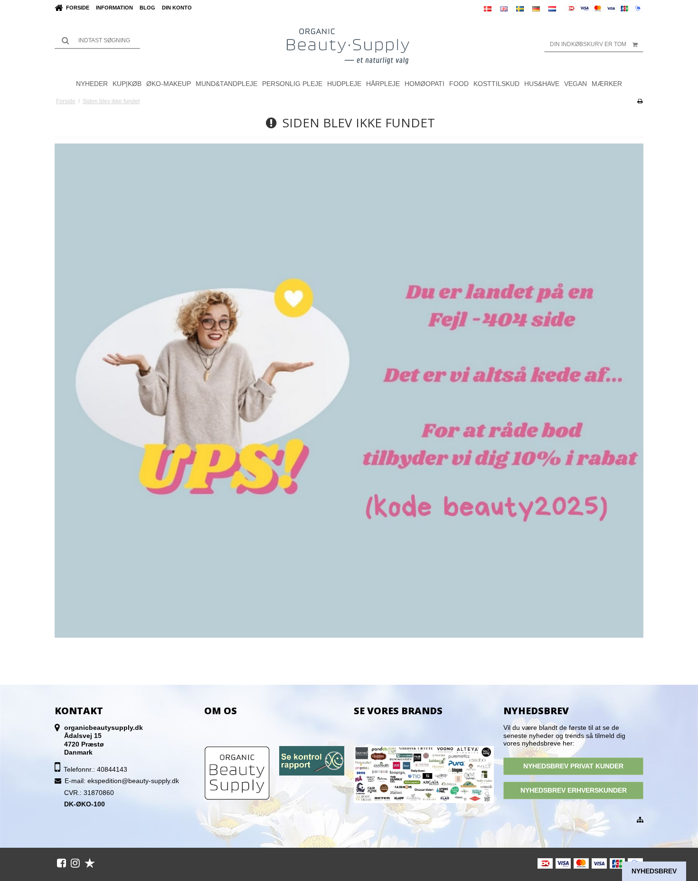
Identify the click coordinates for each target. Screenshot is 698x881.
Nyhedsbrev (654, 871)
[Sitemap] (640, 820)
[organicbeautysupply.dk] (349, 45)
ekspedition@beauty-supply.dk (133, 781)
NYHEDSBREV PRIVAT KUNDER (573, 766)
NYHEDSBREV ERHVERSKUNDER (573, 790)
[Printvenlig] (639, 101)
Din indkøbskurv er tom (588, 44)
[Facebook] (61, 863)
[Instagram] (75, 863)
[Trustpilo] (90, 863)
